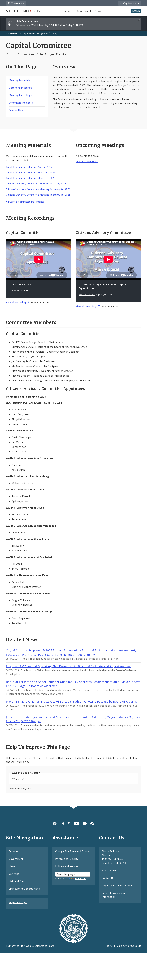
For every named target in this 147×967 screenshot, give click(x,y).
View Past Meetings (87, 161)
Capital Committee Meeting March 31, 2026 (30, 172)
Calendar (14, 873)
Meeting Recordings (20, 95)
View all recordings (17, 302)
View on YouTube (17, 290)
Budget (56, 33)
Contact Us (108, 878)
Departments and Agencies (35, 33)
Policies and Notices (66, 866)
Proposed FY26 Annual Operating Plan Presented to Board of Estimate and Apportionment (68, 666)
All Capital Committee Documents (25, 201)
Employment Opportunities (24, 888)
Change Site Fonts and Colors (72, 851)
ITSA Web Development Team (37, 945)
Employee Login (18, 902)
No (26, 779)
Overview (63, 67)
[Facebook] (55, 823)
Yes (16, 779)
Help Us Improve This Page (38, 747)
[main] (73, 418)
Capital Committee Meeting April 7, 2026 (29, 167)
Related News (16, 110)
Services (68, 11)
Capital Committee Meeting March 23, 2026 (30, 178)
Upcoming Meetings (20, 87)
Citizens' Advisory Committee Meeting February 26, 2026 (38, 189)
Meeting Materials (19, 80)
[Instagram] (62, 823)
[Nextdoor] (85, 823)
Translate (80, 878)
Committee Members (21, 102)
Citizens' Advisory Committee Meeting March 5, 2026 (36, 183)
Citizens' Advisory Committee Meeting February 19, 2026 (38, 194)
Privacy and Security (66, 858)
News (98, 11)
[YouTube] (76, 823)
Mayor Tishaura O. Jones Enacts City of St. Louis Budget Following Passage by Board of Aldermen (72, 701)
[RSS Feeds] (92, 823)
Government (84, 11)
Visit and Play (16, 881)
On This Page (22, 67)
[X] (69, 823)
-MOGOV (23, 10)
